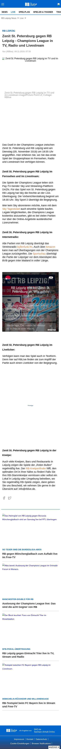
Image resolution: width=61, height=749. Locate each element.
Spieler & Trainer (43, 12)
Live (13, 12)
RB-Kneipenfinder (36, 468)
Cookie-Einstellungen (19, 743)
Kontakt (30, 739)
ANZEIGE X (54, 747)
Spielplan (24, 12)
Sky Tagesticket (11, 208)
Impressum (19, 739)
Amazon (50, 246)
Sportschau (39, 253)
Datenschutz (41, 739)
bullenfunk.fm (24, 246)
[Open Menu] (2, 5)
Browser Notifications (41, 743)
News (5, 12)
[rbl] (11, 730)
